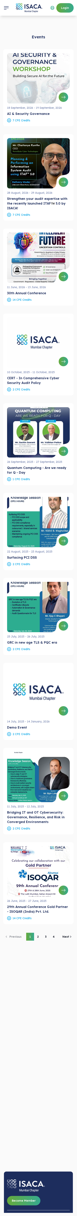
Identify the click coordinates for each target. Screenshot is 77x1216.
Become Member (24, 1200)
